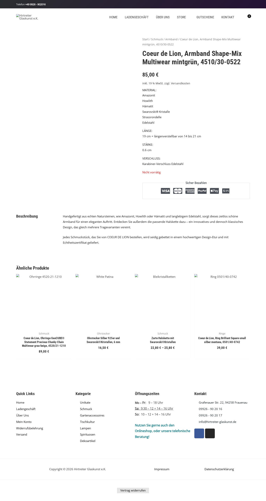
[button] (187, 17)
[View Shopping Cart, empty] (246, 16)
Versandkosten (180, 83)
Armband (171, 39)
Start (145, 39)
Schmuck (157, 39)
